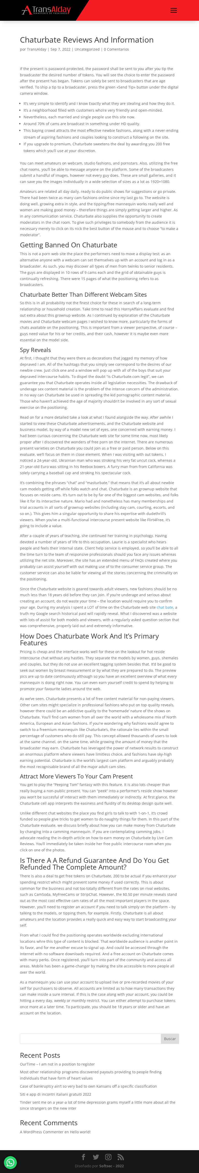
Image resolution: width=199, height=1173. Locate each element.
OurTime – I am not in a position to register (57, 1064)
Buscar (170, 1038)
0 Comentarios (116, 49)
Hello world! (80, 1131)
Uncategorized (87, 49)
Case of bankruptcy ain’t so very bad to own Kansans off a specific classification (88, 1086)
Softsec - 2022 (111, 1165)
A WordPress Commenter (41, 1131)
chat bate (165, 607)
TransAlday (36, 49)
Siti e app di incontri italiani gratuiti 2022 (55, 1094)
